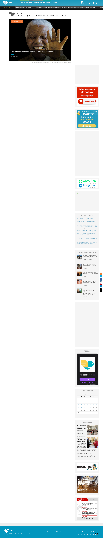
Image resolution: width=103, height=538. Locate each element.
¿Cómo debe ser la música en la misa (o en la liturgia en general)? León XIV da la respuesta (89, 266)
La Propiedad (62, 531)
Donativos (54, 2)
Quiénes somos (51, 531)
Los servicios (69, 531)
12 (84, 404)
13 (87, 404)
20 (87, 407)
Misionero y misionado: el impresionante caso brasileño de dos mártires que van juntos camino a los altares (89, 282)
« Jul (78, 416)
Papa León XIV (24, 2)
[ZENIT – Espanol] (11, 3)
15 (93, 404)
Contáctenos (94, 531)
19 (84, 407)
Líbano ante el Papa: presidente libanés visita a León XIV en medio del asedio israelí (82, 441)
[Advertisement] (87, 74)
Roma (30, 2)
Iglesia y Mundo (38, 2)
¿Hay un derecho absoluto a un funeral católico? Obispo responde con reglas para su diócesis (90, 273)
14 (90, 404)
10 (78, 404)
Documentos (46, 2)
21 (90, 407)
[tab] (82, 499)
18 (81, 407)
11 (81, 404)
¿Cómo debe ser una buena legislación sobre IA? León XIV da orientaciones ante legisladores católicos (33, 7)
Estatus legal (81, 531)
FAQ (57, 531)
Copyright (88, 531)
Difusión (75, 531)
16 (96, 404)
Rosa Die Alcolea (15, 58)
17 (78, 407)
